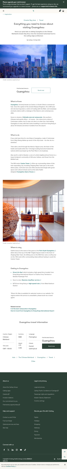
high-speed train (34, 283)
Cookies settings (39, 401)
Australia (60, 459)
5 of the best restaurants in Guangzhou (23, 309)
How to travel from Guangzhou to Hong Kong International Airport (32, 311)
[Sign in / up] (63, 11)
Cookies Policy (10, 466)
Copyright (5, 459)
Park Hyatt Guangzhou (47, 250)
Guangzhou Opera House (25, 172)
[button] (65, 464)
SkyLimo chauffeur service (31, 280)
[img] (63, 2)
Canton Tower (25, 163)
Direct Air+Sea (17, 272)
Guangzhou (14, 104)
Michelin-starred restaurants (32, 117)
